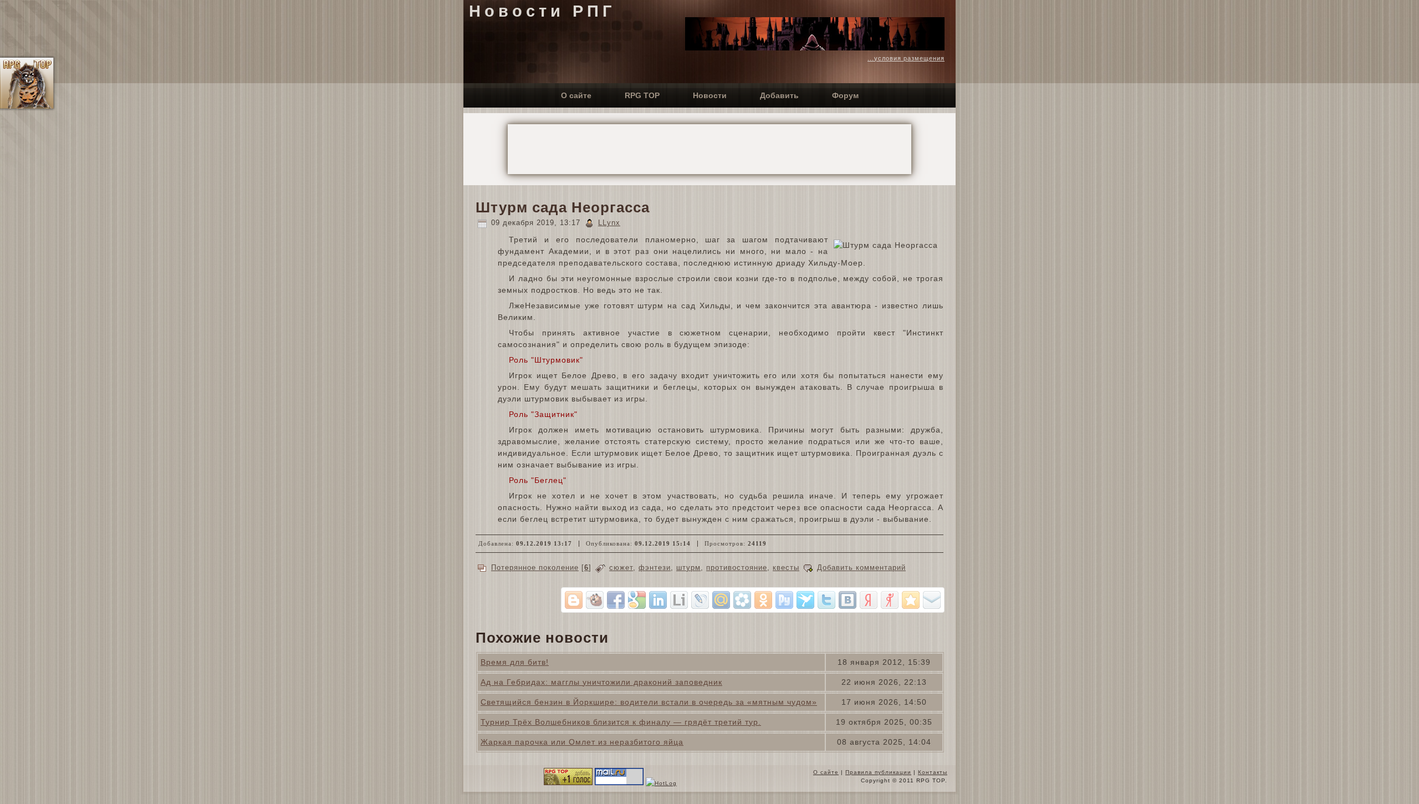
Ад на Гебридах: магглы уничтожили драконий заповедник (601, 682)
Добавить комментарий (861, 567)
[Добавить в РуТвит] (784, 600)
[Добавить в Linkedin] (658, 600)
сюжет (621, 567)
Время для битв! (515, 662)
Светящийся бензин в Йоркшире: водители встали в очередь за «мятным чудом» (649, 702)
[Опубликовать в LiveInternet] (679, 600)
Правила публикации (878, 772)
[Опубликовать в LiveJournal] (700, 600)
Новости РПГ (542, 11)
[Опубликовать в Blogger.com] (574, 600)
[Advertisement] (709, 149)
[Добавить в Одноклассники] (763, 600)
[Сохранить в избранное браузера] (911, 600)
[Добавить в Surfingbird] (805, 600)
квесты (786, 567)
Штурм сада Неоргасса (563, 207)
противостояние (736, 567)
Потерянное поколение (535, 567)
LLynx (609, 222)
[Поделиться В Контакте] (847, 600)
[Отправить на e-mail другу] (932, 600)
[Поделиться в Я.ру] (890, 600)
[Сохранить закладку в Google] (637, 600)
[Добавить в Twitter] (826, 600)
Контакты (932, 772)
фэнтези (655, 567)
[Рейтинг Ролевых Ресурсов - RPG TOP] (568, 783)
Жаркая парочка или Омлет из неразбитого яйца (582, 741)
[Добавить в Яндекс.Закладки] (868, 600)
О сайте (826, 772)
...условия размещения (906, 58)
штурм (688, 567)
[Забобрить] (595, 600)
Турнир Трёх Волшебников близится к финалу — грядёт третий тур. (621, 722)
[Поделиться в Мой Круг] (742, 600)
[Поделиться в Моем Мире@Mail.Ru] (721, 600)
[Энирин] (815, 47)
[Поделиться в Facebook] (616, 600)
